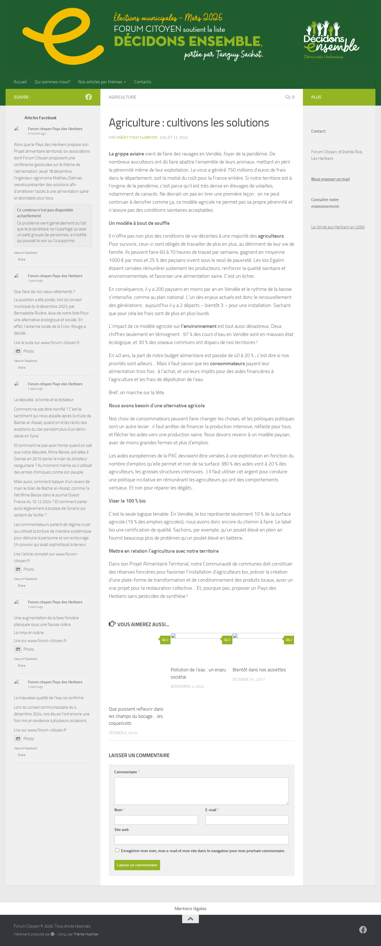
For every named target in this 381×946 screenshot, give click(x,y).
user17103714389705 (137, 137)
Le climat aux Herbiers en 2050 (338, 227)
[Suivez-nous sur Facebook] (88, 97)
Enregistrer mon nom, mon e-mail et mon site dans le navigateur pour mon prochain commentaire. (203, 851)
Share (21, 259)
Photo (28, 351)
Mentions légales (190, 908)
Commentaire (126, 772)
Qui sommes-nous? (52, 81)
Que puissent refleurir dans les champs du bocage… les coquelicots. (136, 716)
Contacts (142, 81)
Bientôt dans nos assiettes (259, 669)
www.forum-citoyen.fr (60, 342)
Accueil (20, 81)
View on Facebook (25, 253)
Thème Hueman (86, 934)
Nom (119, 810)
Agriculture (122, 97)
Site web (121, 829)
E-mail (212, 810)
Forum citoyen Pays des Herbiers (55, 128)
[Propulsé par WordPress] (52, 934)
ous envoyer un (327, 179)
